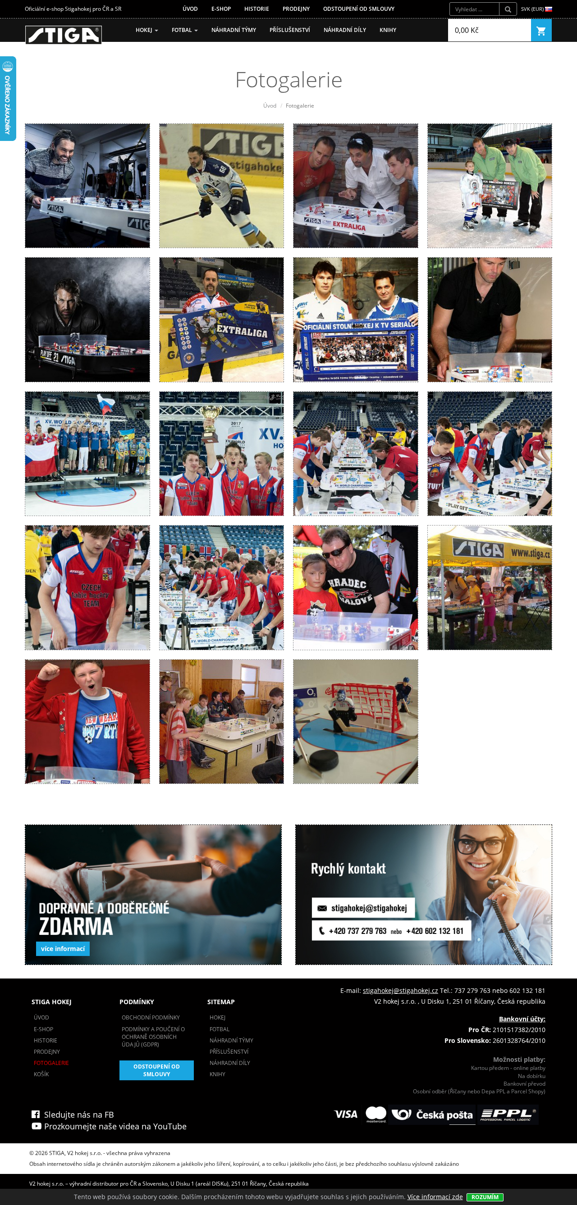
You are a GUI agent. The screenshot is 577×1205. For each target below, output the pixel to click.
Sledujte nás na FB (77, 1114)
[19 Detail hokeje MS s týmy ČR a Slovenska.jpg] (355, 720)
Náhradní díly (345, 30)
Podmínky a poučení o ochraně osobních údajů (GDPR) (153, 1036)
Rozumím (485, 1197)
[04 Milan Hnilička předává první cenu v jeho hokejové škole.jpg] (490, 185)
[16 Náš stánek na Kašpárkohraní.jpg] (490, 587)
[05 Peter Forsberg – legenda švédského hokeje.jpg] (87, 319)
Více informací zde (435, 1196)
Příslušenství (290, 30)
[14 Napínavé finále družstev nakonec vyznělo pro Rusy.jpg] (222, 587)
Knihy (388, 30)
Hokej (145, 30)
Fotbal (182, 30)
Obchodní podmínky (151, 1017)
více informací (63, 948)
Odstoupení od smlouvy (358, 9)
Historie (256, 9)
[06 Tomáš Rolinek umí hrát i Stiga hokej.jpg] (222, 319)
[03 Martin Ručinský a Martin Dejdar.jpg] (355, 185)
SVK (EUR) (533, 8)
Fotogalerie (51, 1063)
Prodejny (296, 9)
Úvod (190, 9)
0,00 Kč (467, 30)
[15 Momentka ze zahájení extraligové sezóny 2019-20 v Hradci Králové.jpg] (355, 587)
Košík (41, 1074)
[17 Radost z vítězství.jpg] (87, 720)
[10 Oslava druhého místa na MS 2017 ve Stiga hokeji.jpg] (222, 452)
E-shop (221, 9)
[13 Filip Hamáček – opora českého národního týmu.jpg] (87, 587)
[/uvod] (63, 35)
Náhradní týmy (233, 30)
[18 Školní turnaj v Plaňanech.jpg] (222, 720)
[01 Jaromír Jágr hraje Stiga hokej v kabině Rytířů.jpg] (87, 185)
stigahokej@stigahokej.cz (400, 990)
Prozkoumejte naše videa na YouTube (114, 1126)
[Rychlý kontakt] (423, 894)
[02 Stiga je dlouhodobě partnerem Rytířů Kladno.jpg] (222, 185)
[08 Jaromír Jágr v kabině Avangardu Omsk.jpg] (490, 319)
